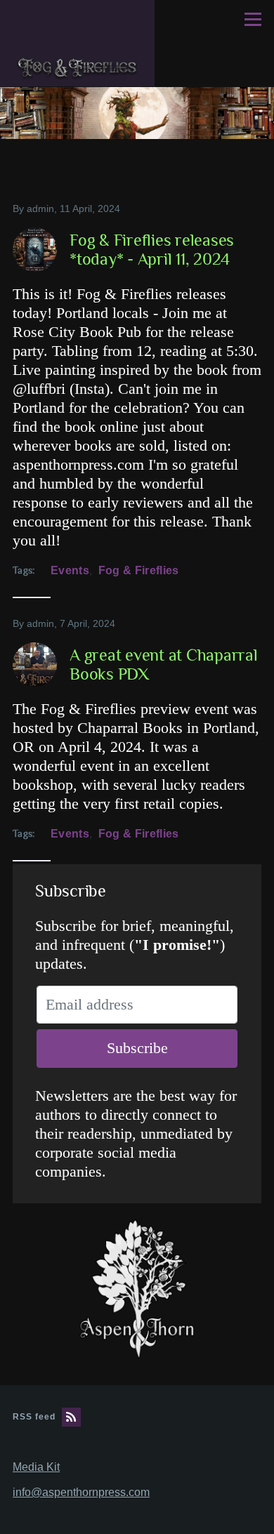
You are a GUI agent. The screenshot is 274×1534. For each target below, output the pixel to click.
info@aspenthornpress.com (81, 1492)
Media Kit (36, 1467)
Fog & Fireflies (138, 570)
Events (70, 570)
